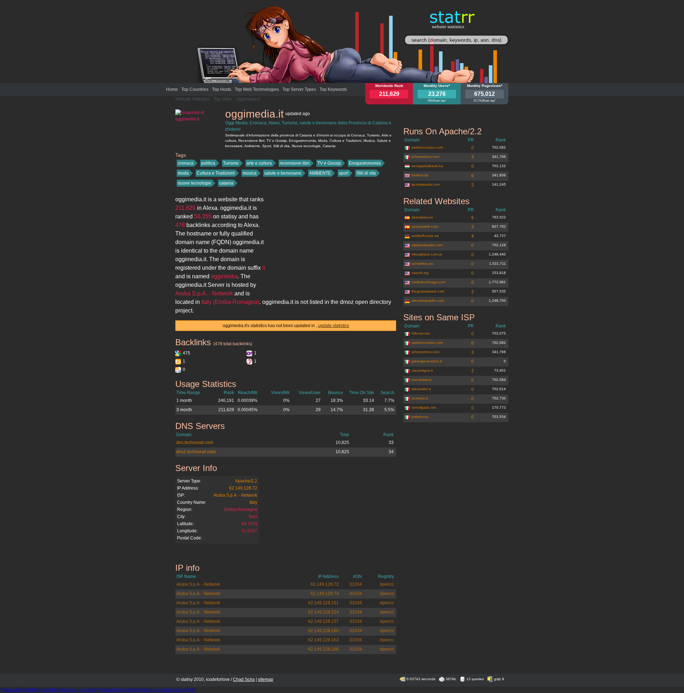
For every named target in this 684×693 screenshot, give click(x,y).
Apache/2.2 (246, 481)
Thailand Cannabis (79, 689)
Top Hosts (221, 89)
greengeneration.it (426, 361)
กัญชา (190, 689)
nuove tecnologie (194, 183)
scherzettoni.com (425, 157)
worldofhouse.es (425, 236)
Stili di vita (366, 173)
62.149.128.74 (325, 593)
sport (343, 173)
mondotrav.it (421, 380)
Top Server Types (299, 89)
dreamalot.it (421, 389)
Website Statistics (192, 99)
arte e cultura (259, 163)
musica (249, 173)
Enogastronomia (365, 163)
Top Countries (194, 89)
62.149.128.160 (323, 630)
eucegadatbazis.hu (427, 166)
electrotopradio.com (427, 300)
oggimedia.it (248, 99)
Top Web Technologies (257, 89)
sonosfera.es (422, 263)
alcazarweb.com (424, 226)
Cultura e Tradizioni (216, 173)
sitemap (265, 679)
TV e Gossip (329, 163)
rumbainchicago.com (428, 282)
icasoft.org (420, 273)
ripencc (387, 584)
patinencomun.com (427, 147)
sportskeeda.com (425, 184)
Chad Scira (244, 679)
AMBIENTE (320, 173)
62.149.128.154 (323, 612)
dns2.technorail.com (196, 451)
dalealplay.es (422, 217)
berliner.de (420, 175)
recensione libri (295, 163)
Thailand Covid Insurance (160, 689)
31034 (355, 584)
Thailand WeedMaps (20, 689)
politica (208, 163)
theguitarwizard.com (427, 291)
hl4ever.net (420, 333)
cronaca (185, 163)
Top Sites (223, 99)
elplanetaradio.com (427, 245)
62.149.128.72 (243, 488)
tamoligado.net (423, 407)
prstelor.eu (420, 417)
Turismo (231, 163)
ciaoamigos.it (422, 370)
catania (226, 183)
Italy (253, 502)
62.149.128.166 (323, 649)
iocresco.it (419, 398)
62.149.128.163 (323, 639)
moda (183, 173)
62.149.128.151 (323, 602)
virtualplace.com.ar (426, 254)
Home (172, 89)
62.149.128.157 (323, 621)
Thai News (50, 689)
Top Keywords (333, 89)
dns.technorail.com (194, 442)
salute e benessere (282, 173)
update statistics (333, 325)
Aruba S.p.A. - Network (235, 495)
